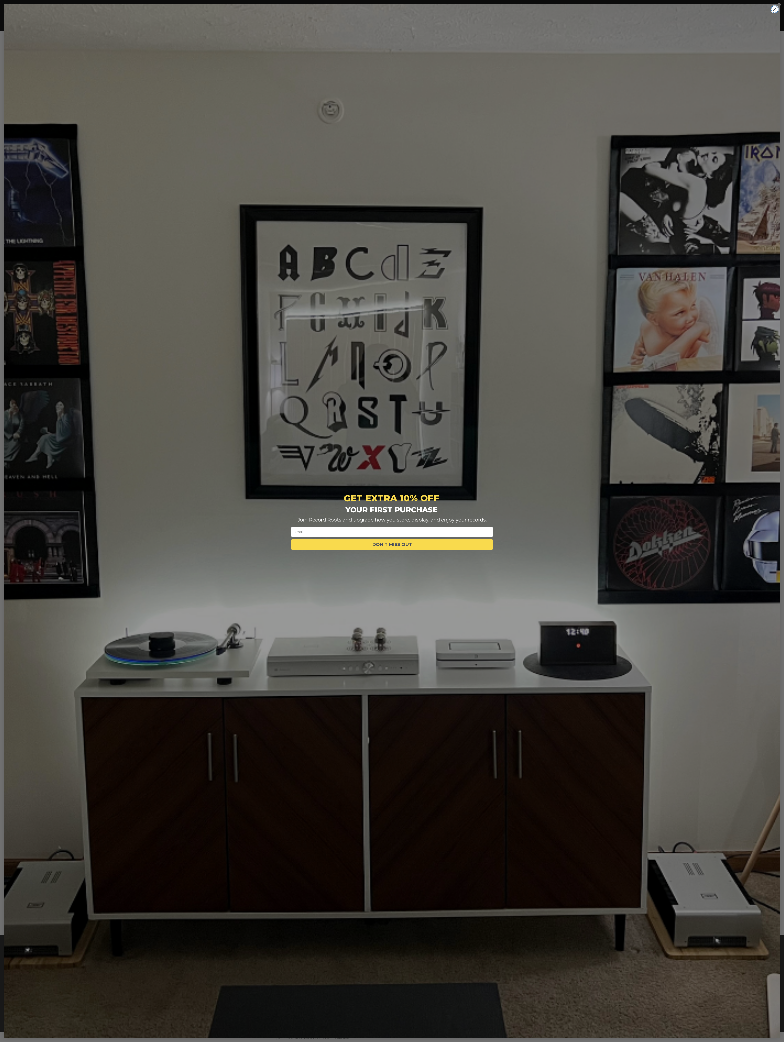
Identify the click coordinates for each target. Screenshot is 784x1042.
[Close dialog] (774, 9)
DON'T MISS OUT (392, 544)
